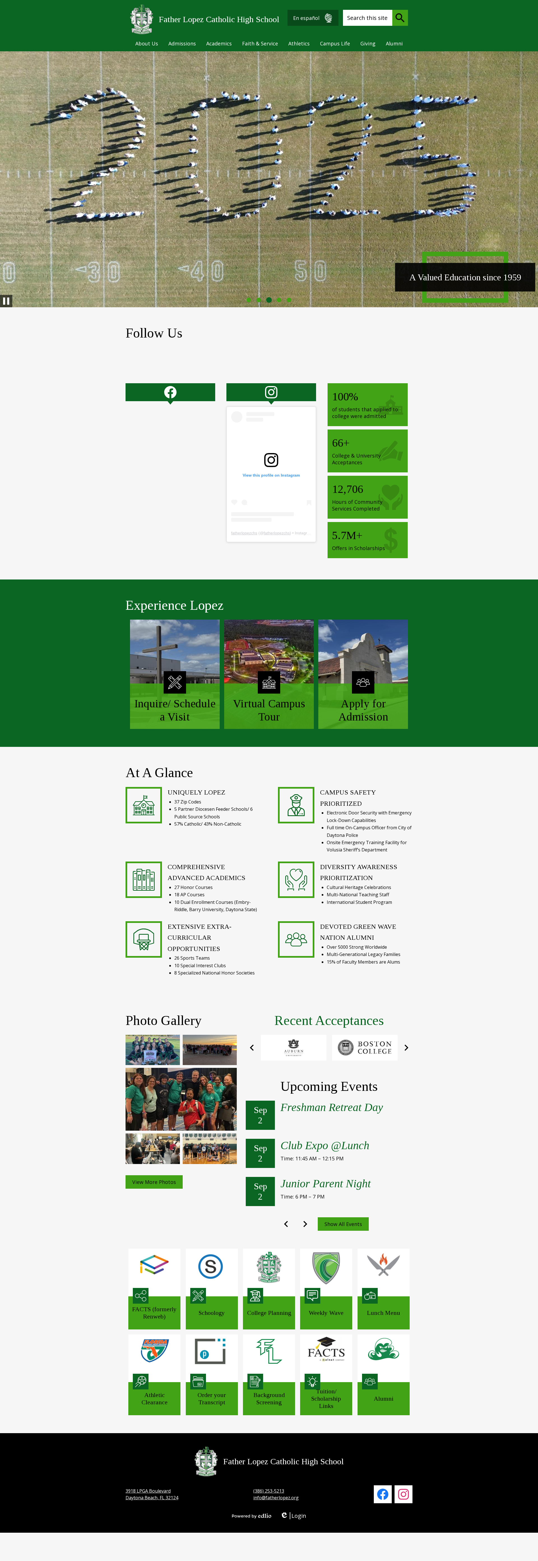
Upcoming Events (329, 1086)
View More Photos (154, 1182)
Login (293, 1515)
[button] (146, 43)
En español (306, 18)
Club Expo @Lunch (324, 1145)
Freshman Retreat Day (331, 1107)
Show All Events (343, 1224)
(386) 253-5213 (268, 1491)
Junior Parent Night (325, 1183)
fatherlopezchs (244, 533)
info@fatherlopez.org (276, 1498)
